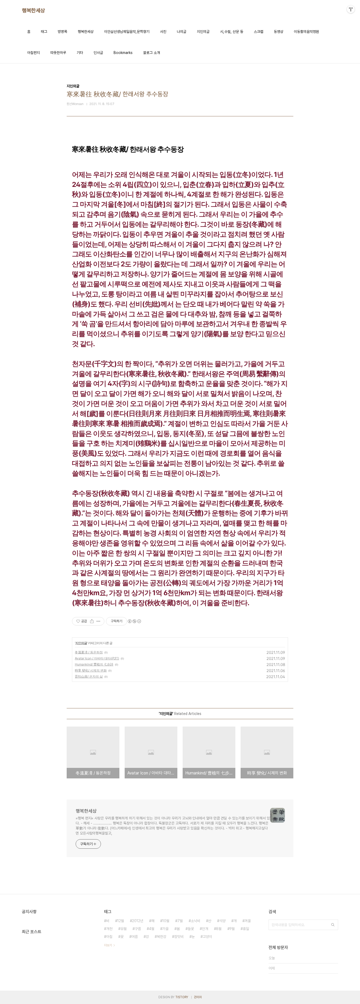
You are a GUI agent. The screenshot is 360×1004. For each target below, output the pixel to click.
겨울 (248, 921)
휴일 (246, 929)
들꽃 (191, 929)
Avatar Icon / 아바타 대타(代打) (97, 658)
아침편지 (33, 53)
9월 (232, 929)
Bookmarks (123, 53)
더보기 (108, 945)
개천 (109, 929)
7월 (180, 921)
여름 (135, 937)
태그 (44, 31)
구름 (138, 929)
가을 (165, 929)
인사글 (98, 53)
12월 (120, 921)
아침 (109, 937)
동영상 (278, 31)
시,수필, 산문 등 (231, 31)
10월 (165, 921)
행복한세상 (33, 10)
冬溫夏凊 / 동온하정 (89, 652)
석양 (222, 921)
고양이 (207, 937)
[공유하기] (92, 621)
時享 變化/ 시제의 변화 (91, 670)
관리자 (198, 997)
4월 (151, 929)
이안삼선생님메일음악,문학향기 (126, 31)
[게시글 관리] (98, 621)
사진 (163, 31)
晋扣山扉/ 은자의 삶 (89, 676)
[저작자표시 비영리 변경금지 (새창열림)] (134, 621)
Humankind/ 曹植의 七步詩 (94, 664)
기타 (80, 53)
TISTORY (181, 997)
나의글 (181, 31)
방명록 (62, 31)
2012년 (137, 921)
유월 (123, 929)
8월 (219, 929)
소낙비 (195, 921)
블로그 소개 (151, 53)
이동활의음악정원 (306, 31)
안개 (205, 929)
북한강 (161, 937)
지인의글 (203, 31)
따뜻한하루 (58, 53)
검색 (333, 925)
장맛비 (179, 937)
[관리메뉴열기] (351, 9)
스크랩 (258, 31)
